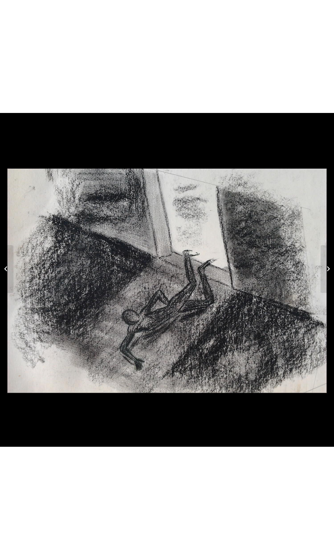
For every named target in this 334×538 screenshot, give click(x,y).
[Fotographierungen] (6, 269)
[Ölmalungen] (327, 269)
